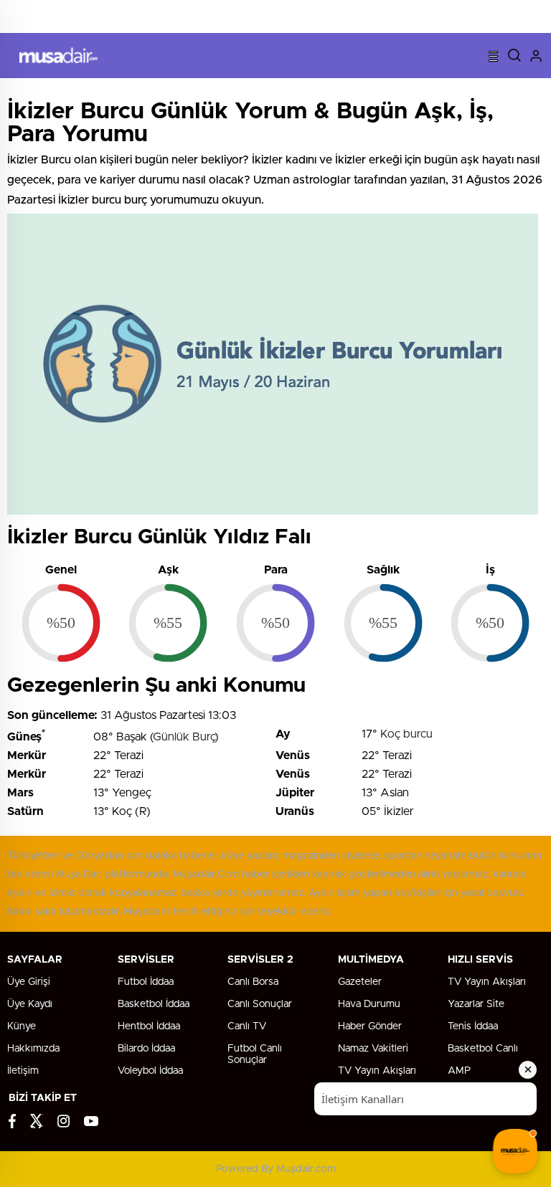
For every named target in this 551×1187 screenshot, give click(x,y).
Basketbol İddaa (153, 1004)
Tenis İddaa (473, 1026)
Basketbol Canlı (483, 1049)
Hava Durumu (369, 1004)
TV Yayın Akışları (487, 982)
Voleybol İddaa (150, 1071)
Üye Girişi (28, 982)
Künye (21, 1026)
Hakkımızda (33, 1049)
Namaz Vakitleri (373, 1049)
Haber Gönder (370, 1026)
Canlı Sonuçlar (259, 1004)
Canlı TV (246, 1026)
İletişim (23, 1071)
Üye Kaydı (29, 1004)
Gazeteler (360, 982)
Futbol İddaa (146, 982)
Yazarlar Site (476, 1004)
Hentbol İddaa (149, 1026)
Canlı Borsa (252, 982)
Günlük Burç (184, 737)
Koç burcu (406, 734)
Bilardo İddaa (146, 1049)
